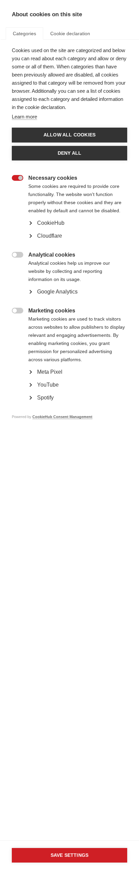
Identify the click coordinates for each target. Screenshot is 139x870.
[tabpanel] (69, 243)
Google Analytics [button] (57, 292)
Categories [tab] (24, 33)
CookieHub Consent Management (62, 417)
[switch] (14, 178)
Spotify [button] (45, 397)
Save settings (70, 855)
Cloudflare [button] (49, 236)
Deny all (70, 153)
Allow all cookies (69, 134)
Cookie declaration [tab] (70, 33)
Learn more (24, 116)
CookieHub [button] (50, 223)
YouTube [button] (48, 385)
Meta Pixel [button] (49, 372)
